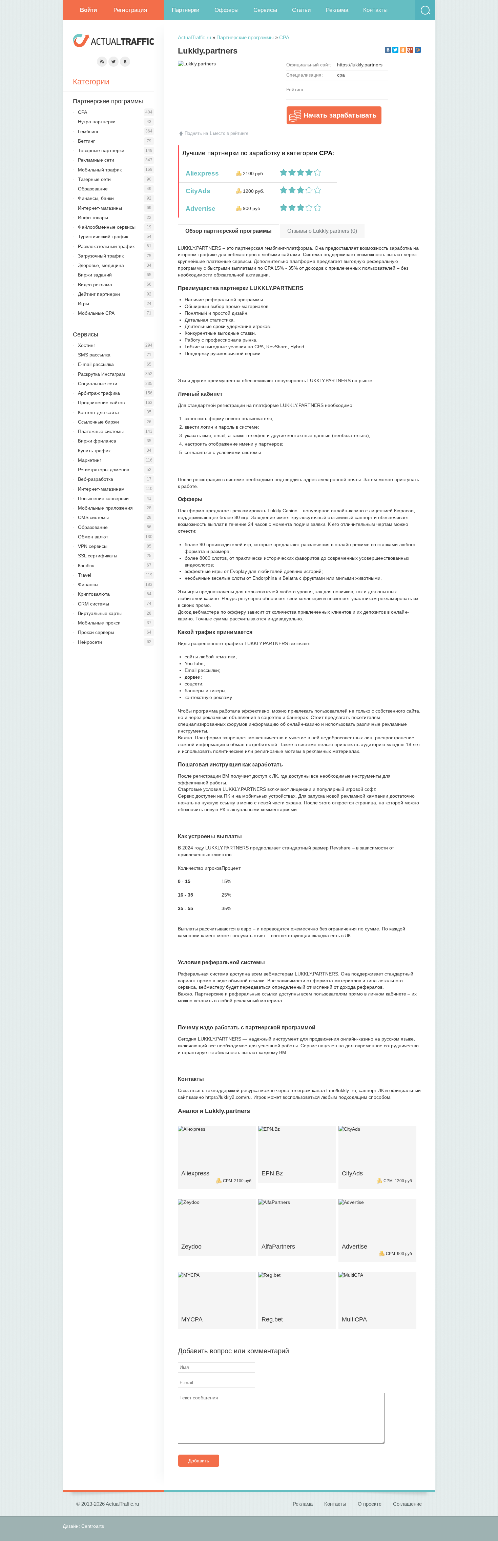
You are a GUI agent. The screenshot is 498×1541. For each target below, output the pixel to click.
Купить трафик (94, 450)
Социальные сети (97, 383)
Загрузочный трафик (101, 256)
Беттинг (86, 141)
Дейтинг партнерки (99, 294)
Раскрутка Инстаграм (101, 374)
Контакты (375, 10)
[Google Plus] (410, 50)
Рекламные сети (96, 160)
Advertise (198, 208)
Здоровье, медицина (101, 265)
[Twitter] (395, 50)
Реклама (337, 10)
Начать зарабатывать (340, 115)
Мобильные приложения (105, 508)
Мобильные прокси (99, 622)
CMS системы (93, 517)
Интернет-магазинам (101, 489)
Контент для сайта (98, 412)
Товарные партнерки (101, 150)
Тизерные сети (94, 179)
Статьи (301, 10)
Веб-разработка (95, 479)
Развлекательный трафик (106, 246)
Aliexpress (200, 173)
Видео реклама (95, 284)
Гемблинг (88, 131)
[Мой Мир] (418, 50)
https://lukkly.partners (359, 64)
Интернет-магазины (100, 208)
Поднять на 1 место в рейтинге (216, 133)
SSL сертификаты (97, 555)
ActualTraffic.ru (194, 37)
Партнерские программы (245, 37)
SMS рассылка (94, 354)
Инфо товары (93, 217)
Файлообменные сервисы (107, 227)
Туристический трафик (103, 236)
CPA (284, 37)
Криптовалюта (94, 594)
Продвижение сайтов (101, 402)
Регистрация (130, 10)
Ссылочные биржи (98, 422)
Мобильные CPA (96, 313)
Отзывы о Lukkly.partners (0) (322, 231)
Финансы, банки (96, 198)
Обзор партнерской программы (228, 231)
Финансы (88, 584)
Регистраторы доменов (103, 469)
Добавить (198, 1460)
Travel (84, 575)
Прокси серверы (96, 632)
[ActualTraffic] (113, 41)
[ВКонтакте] (388, 50)
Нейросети (90, 642)
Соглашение (407, 1504)
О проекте (369, 1504)
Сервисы (265, 10)
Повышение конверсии (103, 498)
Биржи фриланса (97, 441)
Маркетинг (89, 460)
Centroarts (92, 1526)
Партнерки (186, 10)
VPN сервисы (92, 546)
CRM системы (93, 604)
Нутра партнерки (97, 121)
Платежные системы (101, 431)
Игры (83, 303)
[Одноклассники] (403, 50)
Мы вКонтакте (125, 62)
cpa (341, 75)
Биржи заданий (95, 275)
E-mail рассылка (96, 364)
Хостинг (86, 345)
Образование (93, 188)
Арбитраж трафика (99, 393)
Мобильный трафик (100, 169)
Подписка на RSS (102, 62)
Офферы (226, 10)
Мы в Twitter (113, 62)
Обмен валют (93, 536)
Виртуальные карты (100, 613)
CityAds (196, 190)
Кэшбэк (86, 565)
